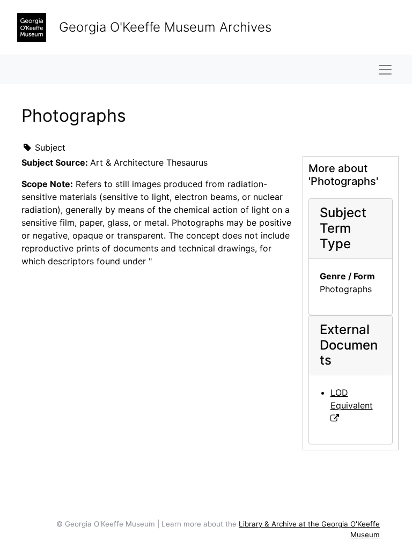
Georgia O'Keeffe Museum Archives (165, 27)
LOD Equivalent (351, 399)
